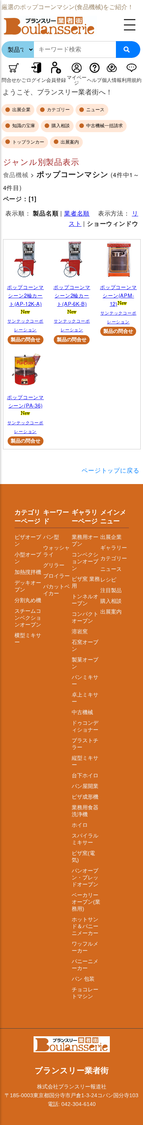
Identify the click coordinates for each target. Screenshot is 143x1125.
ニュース (94, 109)
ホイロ (80, 825)
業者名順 (77, 213)
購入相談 (60, 125)
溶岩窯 (80, 631)
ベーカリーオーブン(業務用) (86, 902)
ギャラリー (113, 548)
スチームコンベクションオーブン (27, 618)
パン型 (51, 537)
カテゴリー (58, 109)
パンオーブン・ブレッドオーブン (85, 877)
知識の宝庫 (23, 125)
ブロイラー (56, 576)
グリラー (53, 565)
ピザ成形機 (85, 797)
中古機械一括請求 (104, 125)
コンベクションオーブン (85, 561)
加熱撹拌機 (27, 572)
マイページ (77, 80)
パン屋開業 (85, 786)
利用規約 (131, 80)
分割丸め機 (27, 600)
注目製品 (111, 590)
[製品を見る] (25, 261)
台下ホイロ (85, 775)
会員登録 (56, 80)
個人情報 (112, 80)
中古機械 (82, 712)
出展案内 (69, 142)
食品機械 (16, 174)
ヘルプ (94, 80)
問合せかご (14, 80)
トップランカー (27, 142)
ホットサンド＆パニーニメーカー (85, 926)
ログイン (36, 80)
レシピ (108, 580)
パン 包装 (83, 979)
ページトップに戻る (110, 470)
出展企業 (21, 109)
